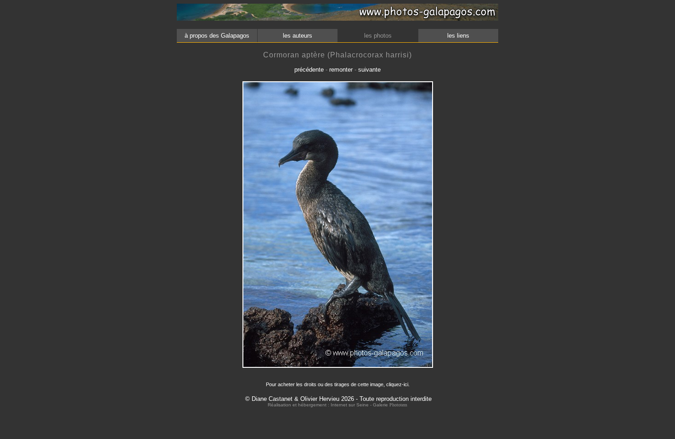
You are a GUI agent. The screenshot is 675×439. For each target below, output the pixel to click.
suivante (369, 69)
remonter (341, 69)
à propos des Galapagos (217, 35)
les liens (458, 35)
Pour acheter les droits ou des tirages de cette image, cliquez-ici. (338, 384)
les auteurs (297, 35)
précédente (309, 69)
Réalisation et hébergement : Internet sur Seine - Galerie (328, 404)
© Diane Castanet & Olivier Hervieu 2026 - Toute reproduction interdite (338, 398)
